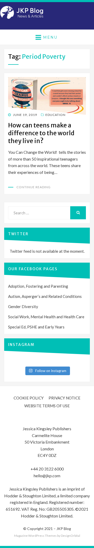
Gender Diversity (23, 306)
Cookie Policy (29, 398)
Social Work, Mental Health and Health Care (46, 316)
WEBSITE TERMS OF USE (47, 405)
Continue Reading (33, 187)
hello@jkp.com (47, 475)
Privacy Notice (64, 398)
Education (55, 115)
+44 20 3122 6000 (47, 468)
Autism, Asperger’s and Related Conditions (45, 296)
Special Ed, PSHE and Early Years (36, 327)
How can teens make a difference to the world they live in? (41, 133)
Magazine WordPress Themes (35, 536)
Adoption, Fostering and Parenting (38, 286)
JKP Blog (63, 528)
